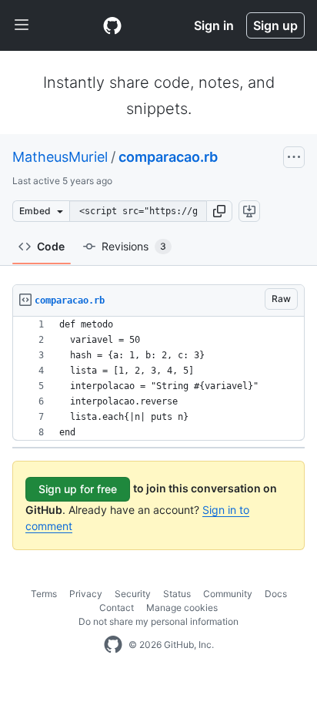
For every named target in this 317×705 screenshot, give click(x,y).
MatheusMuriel (60, 157)
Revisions (134, 246)
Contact (116, 607)
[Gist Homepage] (112, 25)
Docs (276, 593)
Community (227, 593)
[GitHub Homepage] (113, 645)
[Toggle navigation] (21, 25)
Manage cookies (182, 607)
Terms (44, 593)
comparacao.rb (168, 157)
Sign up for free (77, 488)
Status (177, 593)
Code (51, 246)
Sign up (275, 25)
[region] (158, 379)
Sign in (214, 25)
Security (133, 593)
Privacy (85, 593)
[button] (219, 211)
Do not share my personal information (158, 621)
